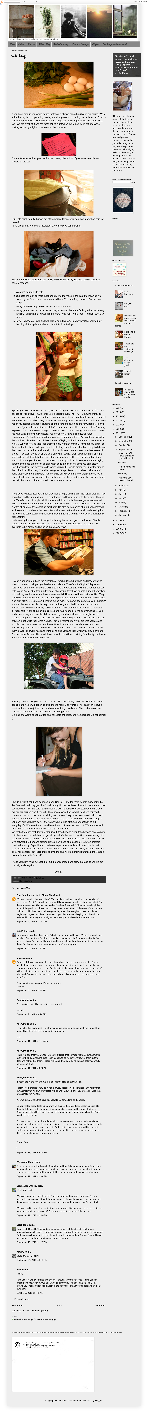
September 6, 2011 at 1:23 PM (31, 948)
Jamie (20, 1269)
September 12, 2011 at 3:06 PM (32, 1215)
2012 (118, 429)
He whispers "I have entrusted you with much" (126, 455)
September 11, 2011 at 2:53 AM (32, 1068)
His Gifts (122, 462)
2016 (118, 412)
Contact (21, 44)
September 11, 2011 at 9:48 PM (32, 1176)
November (124, 441)
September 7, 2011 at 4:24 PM (31, 1014)
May (121, 498)
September (124, 449)
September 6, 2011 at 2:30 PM (31, 990)
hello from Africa (123, 383)
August (122, 485)
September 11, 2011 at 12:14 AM (32, 1041)
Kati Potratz (23, 931)
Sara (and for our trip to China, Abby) (36, 895)
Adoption (95, 44)
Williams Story (44, 44)
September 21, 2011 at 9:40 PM (32, 1260)
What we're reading (60, 44)
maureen (21, 958)
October (123, 445)
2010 (118, 520)
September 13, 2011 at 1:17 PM (32, 1242)
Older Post (100, 1305)
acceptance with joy (27, 1186)
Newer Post (17, 1305)
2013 (118, 425)
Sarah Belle (22, 1225)
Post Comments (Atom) (36, 1310)
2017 (118, 408)
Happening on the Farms (129, 334)
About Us (31, 44)
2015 (118, 416)
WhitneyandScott (25, 1162)
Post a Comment (22, 1299)
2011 (118, 433)
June (121, 494)
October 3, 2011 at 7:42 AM (30, 1293)
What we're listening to (80, 44)
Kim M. (20, 1252)
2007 (118, 533)
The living (122, 473)
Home (12, 44)
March (122, 507)
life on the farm (25, 881)
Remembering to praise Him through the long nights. (125, 320)
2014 (118, 420)
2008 (118, 529)
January (123, 515)
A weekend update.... (125, 285)
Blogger (98, 1400)
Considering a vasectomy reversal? (114, 44)
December (124, 437)
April (121, 502)
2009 (118, 524)
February (123, 511)
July (121, 490)
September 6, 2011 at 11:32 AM (32, 921)
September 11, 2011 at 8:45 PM (32, 1152)
